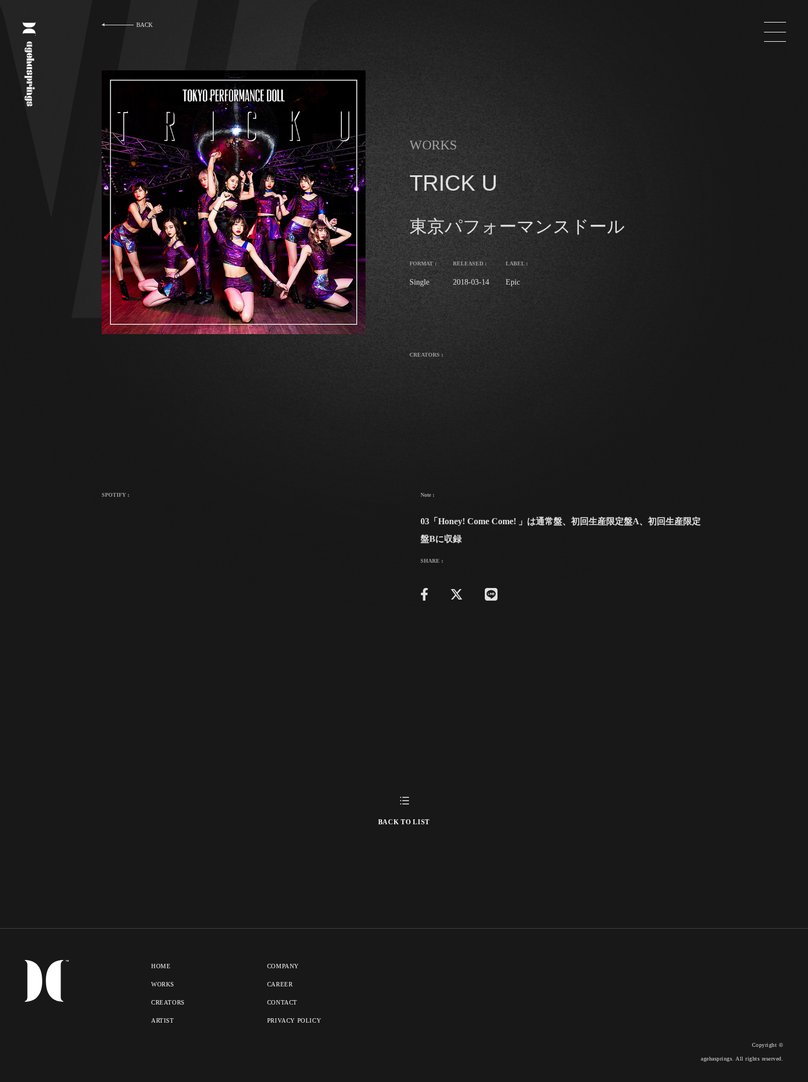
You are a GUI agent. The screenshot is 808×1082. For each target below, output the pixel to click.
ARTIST (162, 1020)
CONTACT (282, 1002)
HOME (160, 966)
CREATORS (168, 1002)
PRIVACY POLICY (294, 1020)
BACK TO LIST (404, 822)
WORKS (162, 984)
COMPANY (283, 966)
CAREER (280, 984)
